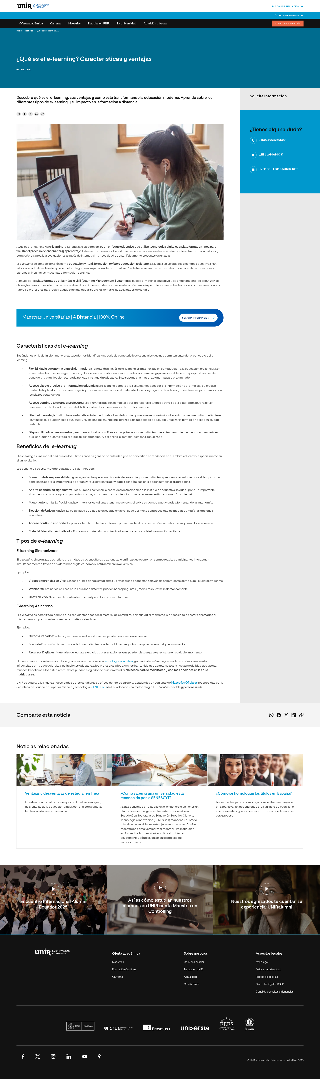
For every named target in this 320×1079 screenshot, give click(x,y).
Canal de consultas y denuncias (275, 992)
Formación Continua (124, 969)
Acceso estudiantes (291, 16)
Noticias (29, 31)
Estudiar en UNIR (99, 23)
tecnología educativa (118, 661)
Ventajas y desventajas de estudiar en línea (62, 793)
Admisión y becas (155, 23)
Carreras (55, 23)
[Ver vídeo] (53, 889)
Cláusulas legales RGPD (270, 984)
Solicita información (196, 318)
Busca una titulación (286, 6)
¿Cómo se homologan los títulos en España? (254, 793)
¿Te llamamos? (271, 154)
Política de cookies (267, 977)
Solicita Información (287, 24)
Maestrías (74, 23)
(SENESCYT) (99, 687)
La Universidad (126, 23)
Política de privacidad (268, 969)
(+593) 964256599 (272, 140)
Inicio (19, 31)
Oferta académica (31, 23)
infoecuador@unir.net (278, 169)
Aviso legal (262, 962)
